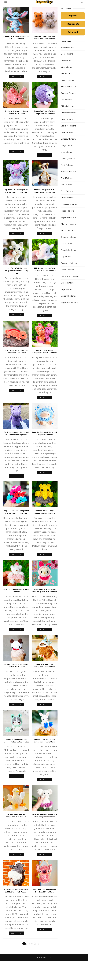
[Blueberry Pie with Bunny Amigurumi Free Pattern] (45, 723)
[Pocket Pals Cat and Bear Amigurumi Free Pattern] (45, 19)
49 (33, 943)
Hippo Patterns (67, 211)
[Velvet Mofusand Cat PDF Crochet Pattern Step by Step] (16, 723)
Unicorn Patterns (68, 296)
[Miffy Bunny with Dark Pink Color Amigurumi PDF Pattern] (45, 572)
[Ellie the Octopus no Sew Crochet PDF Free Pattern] (45, 251)
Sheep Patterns (67, 283)
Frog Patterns (67, 191)
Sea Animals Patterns (70, 276)
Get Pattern (16, 76)
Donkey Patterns (68, 158)
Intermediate (72, 24)
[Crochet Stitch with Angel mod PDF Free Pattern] (16, 19)
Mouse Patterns (68, 230)
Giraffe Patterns (67, 198)
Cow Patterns (67, 119)
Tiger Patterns (67, 289)
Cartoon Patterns (68, 93)
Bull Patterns (66, 73)
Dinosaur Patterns (69, 139)
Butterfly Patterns (69, 86)
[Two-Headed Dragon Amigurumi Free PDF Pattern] (45, 333)
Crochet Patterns (68, 126)
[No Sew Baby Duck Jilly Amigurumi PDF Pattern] (16, 798)
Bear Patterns (67, 54)
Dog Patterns (67, 145)
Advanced (73, 32)
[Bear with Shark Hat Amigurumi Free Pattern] (45, 648)
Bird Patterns (66, 67)
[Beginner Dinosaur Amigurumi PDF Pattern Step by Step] (16, 494)
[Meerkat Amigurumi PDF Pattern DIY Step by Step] (45, 173)
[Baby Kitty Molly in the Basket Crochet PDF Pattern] (16, 648)
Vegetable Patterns (69, 302)
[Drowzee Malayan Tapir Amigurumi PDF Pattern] (45, 494)
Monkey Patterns (68, 224)
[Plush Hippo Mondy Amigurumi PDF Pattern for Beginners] (16, 415)
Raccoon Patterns (69, 263)
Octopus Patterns (68, 237)
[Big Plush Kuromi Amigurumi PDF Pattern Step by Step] (16, 173)
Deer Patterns (67, 132)
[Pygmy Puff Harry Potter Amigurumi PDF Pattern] (45, 94)
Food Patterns (67, 178)
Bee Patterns (66, 60)
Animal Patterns (67, 47)
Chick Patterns (67, 106)
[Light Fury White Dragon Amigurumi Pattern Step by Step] (16, 251)
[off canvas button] (5, 2)
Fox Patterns (66, 185)
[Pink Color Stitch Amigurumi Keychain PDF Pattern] (45, 873)
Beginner (73, 15)
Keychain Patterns (69, 217)
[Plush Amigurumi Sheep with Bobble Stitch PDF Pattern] (16, 873)
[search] (82, 2)
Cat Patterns (66, 99)
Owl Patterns (66, 243)
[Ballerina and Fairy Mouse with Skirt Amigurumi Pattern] (45, 798)
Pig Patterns (66, 256)
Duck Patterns (67, 165)
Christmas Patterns (69, 113)
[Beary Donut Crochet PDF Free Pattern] (16, 572)
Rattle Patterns (67, 270)
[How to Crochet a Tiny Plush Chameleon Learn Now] (16, 333)
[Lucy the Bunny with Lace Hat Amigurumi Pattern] (45, 415)
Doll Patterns (66, 152)
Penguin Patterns (68, 250)
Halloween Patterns (69, 204)
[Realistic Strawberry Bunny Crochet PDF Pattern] (16, 94)
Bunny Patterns (67, 80)
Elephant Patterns (69, 171)
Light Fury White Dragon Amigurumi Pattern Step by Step (16, 270)
